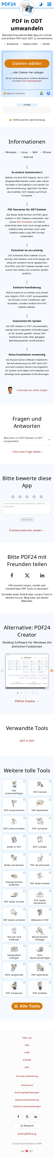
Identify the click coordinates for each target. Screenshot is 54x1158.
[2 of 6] (21, 692)
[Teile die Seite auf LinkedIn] (42, 575)
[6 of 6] (36, 692)
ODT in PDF (27, 741)
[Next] (51, 670)
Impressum (27, 1085)
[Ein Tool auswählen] (49, 4)
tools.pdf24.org (27, 1133)
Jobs (27, 1067)
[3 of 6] (25, 692)
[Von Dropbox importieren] (48, 93)
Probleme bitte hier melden (25, 530)
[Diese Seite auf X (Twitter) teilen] (27, 575)
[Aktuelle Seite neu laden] (27, 7)
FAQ (27, 1045)
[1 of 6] (17, 692)
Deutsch (29, 1125)
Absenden (27, 519)
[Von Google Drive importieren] (42, 93)
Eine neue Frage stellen (27, 451)
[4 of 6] (28, 692)
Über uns (27, 1037)
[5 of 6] (32, 692)
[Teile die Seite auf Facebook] (12, 575)
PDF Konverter (24, 221)
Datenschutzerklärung (27, 1099)
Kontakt (27, 1059)
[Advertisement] (27, 110)
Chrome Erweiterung (27, 1076)
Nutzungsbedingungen (32, 81)
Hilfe (27, 1052)
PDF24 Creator (25, 701)
